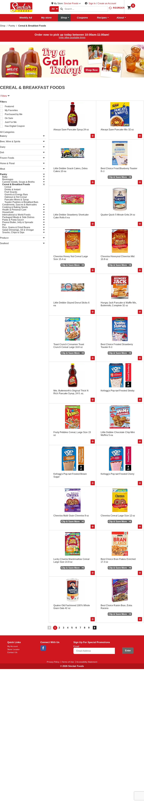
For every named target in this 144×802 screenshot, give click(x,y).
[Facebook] (43, 648)
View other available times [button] (72, 37)
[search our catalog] (62, 9)
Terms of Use (68, 662)
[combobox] (54, 9)
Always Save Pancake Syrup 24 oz (71, 129)
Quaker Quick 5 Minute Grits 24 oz (118, 215)
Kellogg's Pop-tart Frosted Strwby (117, 390)
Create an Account (107, 3)
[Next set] (94, 628)
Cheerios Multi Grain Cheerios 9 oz (71, 515)
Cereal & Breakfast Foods (32, 26)
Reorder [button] (119, 8)
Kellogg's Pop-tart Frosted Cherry (117, 474)
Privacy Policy (53, 662)
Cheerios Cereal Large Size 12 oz (118, 515)
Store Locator (13, 649)
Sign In (92, 3)
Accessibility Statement (86, 662)
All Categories (7, 132)
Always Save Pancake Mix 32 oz (117, 129)
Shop (2, 26)
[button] (72, 3)
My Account (12, 646)
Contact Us (12, 652)
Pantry (12, 26)
